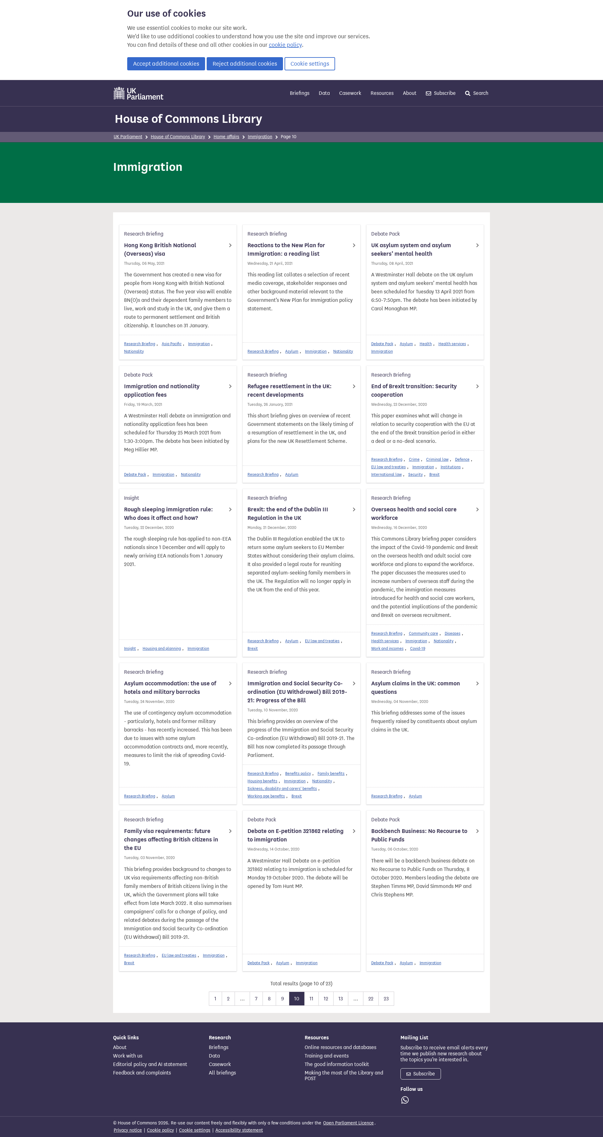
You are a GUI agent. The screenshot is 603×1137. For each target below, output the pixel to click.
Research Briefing (139, 343)
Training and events (327, 1056)
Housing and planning (162, 648)
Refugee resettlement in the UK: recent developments (289, 390)
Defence (462, 459)
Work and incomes (387, 648)
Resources (382, 93)
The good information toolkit (337, 1064)
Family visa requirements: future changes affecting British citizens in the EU (171, 839)
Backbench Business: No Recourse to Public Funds (419, 835)
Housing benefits (262, 781)
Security (415, 474)
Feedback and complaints (142, 1073)
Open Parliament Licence (348, 1123)
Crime (414, 459)
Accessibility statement (239, 1130)
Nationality (134, 351)
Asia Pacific (172, 343)
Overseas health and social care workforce (414, 513)
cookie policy (285, 44)
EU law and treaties (388, 467)
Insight (130, 648)
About (409, 93)
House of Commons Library (188, 119)
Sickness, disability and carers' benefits (282, 788)
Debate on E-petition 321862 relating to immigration (295, 835)
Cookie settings (310, 63)
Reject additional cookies (245, 63)
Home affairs (226, 136)
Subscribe (444, 93)
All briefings (222, 1073)
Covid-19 (417, 648)
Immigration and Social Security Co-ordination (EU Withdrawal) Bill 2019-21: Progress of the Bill (297, 692)
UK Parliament (128, 136)
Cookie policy (160, 1130)
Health (426, 343)
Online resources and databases (340, 1047)
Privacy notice (128, 1130)
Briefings (299, 93)
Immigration (260, 136)
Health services (452, 343)
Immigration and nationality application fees (161, 390)
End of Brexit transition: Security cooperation (414, 390)
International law (386, 474)
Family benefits (331, 773)
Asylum (291, 351)
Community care (423, 633)
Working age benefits (266, 796)
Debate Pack (382, 343)
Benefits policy (298, 773)
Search (480, 93)
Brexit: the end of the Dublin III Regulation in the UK (287, 513)
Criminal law (437, 459)
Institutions (451, 467)
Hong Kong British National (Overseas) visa (160, 249)
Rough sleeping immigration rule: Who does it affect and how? (168, 513)
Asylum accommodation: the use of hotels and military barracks (170, 687)
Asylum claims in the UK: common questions (415, 687)
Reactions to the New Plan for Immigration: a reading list (286, 249)
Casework (350, 93)
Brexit (434, 474)
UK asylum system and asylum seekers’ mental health (411, 249)
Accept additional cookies (166, 63)
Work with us (127, 1056)
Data (324, 93)
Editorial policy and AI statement (150, 1064)
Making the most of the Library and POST (344, 1075)
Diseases (452, 633)
